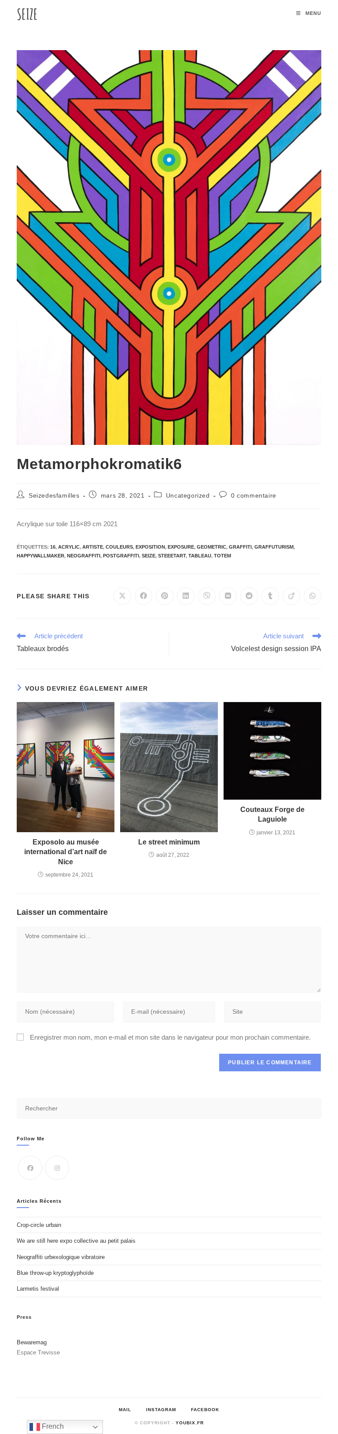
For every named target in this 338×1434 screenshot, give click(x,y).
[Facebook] (30, 1168)
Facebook (205, 1409)
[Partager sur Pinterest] (164, 596)
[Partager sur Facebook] (143, 596)
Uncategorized (188, 495)
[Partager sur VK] (228, 596)
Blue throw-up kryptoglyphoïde (55, 1273)
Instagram (161, 1409)
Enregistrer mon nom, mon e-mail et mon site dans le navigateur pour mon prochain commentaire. (170, 1037)
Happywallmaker (40, 555)
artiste (92, 547)
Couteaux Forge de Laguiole (272, 814)
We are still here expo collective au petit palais (76, 1240)
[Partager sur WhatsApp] (312, 596)
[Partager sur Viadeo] (291, 596)
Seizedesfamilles (54, 495)
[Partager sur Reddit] (249, 596)
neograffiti (83, 555)
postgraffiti (121, 555)
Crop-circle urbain (39, 1225)
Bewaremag (32, 1342)
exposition (150, 547)
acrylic (69, 547)
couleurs (119, 547)
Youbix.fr (190, 1422)
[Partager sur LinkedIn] (186, 596)
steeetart (172, 555)
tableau (199, 555)
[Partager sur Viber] (207, 596)
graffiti (240, 547)
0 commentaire (253, 495)
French (52, 1426)
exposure (181, 547)
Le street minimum (169, 842)
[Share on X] (122, 596)
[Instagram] (57, 1168)
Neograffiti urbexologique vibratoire (61, 1257)
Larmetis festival (38, 1288)
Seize (27, 14)
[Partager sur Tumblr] (270, 596)
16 (52, 547)
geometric (211, 547)
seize (148, 555)
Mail (125, 1409)
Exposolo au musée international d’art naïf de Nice (65, 852)
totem (222, 555)
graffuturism (274, 547)
